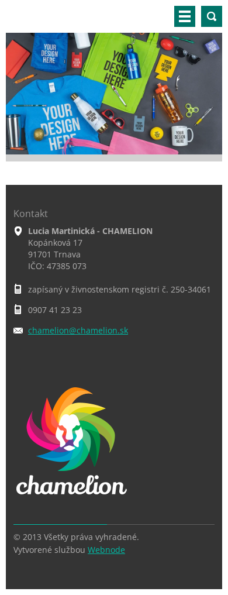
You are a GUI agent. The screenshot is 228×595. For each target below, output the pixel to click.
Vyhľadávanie (211, 16)
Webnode (106, 549)
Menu (184, 16)
